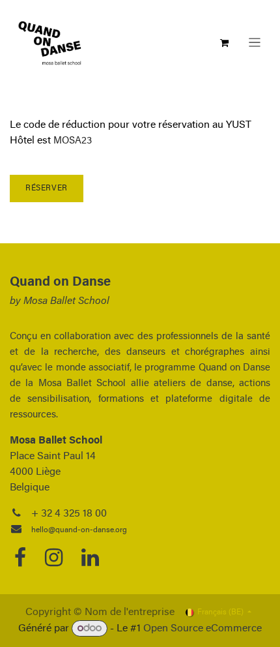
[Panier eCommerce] (224, 43)
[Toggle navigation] (254, 42)
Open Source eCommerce (202, 629)
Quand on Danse (60, 282)
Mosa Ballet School (66, 301)
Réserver (46, 188)
